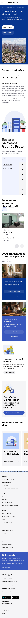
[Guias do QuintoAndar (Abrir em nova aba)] (9, 575)
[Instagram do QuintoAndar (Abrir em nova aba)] (6, 575)
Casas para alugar (14, 296)
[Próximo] (22, 246)
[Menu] (2, 2)
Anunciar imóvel (14, 331)
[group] (13, 227)
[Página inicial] (11, 2)
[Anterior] (17, 246)
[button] (13, 227)
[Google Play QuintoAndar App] (6, 597)
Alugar (4, 209)
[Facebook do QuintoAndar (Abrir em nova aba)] (3, 575)
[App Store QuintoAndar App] (15, 597)
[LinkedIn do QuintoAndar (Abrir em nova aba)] (12, 575)
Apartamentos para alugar (14, 291)
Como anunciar (14, 336)
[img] (13, 220)
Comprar (11, 209)
